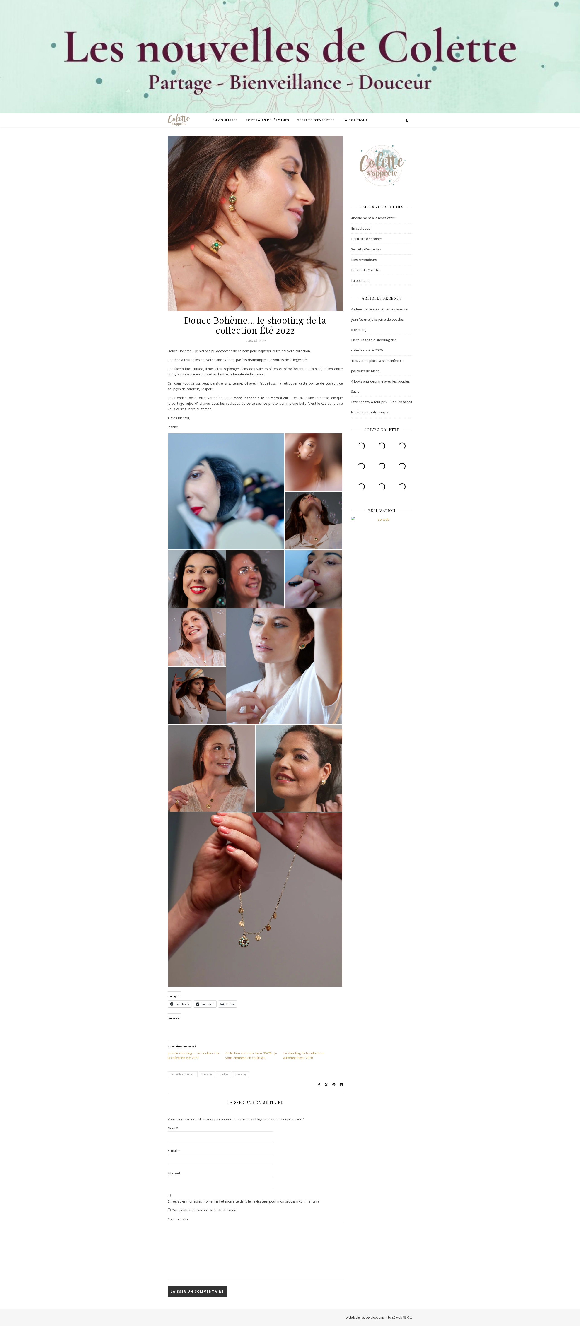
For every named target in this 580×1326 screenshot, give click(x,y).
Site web (174, 1173)
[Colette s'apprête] (179, 120)
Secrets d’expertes (316, 120)
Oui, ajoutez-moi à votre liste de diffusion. (204, 1210)
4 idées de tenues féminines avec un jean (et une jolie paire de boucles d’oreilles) (379, 319)
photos (223, 1074)
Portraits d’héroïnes (267, 120)
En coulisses (224, 120)
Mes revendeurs (364, 259)
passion (207, 1074)
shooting (240, 1074)
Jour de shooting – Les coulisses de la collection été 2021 (194, 1055)
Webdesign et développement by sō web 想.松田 (379, 1317)
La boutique (355, 120)
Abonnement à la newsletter (373, 218)
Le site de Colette (365, 270)
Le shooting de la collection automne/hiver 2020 (303, 1055)
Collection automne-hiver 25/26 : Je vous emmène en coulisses (251, 1055)
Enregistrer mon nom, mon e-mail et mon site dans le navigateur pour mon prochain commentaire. (244, 1201)
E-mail (174, 1150)
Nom (173, 1128)
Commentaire (178, 1219)
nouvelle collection (183, 1074)
